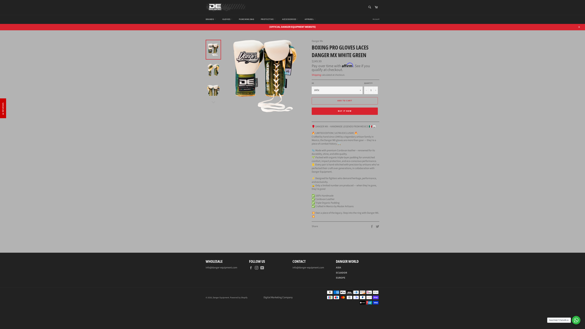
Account (376, 19)
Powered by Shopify (238, 297)
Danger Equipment (221, 297)
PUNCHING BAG (246, 19)
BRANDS (210, 19)
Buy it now (345, 111)
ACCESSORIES (289, 19)
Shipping (316, 75)
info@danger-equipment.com (221, 267)
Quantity (368, 83)
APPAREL (309, 19)
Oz (313, 83)
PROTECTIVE (267, 19)
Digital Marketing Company (278, 297)
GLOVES (226, 19)
